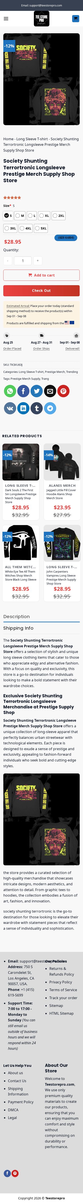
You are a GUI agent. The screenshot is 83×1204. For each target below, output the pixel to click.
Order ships (41, 348)
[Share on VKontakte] (10, 408)
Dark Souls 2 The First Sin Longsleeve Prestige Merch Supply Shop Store (20, 496)
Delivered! (73, 348)
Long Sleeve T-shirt (32, 138)
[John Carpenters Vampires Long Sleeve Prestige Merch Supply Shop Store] (62, 543)
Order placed (12, 348)
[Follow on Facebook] (7, 1173)
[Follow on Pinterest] (15, 1173)
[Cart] (75, 18)
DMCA (13, 1109)
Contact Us (17, 1080)
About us (15, 1072)
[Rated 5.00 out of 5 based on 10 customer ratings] (41, 197)
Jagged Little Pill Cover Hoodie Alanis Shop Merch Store (61, 494)
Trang (45, 379)
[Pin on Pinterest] (63, 391)
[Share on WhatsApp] (10, 391)
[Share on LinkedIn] (23, 408)
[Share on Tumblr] (37, 408)
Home (8, 138)
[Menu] (6, 18)
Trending (72, 372)
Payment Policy (20, 1101)
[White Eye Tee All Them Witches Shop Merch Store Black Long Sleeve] (20, 543)
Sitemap (56, 1005)
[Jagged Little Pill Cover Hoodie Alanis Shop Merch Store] (62, 462)
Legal (12, 1117)
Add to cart (44, 275)
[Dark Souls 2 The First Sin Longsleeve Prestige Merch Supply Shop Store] (20, 462)
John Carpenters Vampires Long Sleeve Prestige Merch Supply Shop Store (61, 577)
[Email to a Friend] (50, 391)
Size (7, 206)
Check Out (41, 290)
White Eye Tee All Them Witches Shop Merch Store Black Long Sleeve (20, 575)
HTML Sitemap (61, 1013)
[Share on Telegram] (50, 408)
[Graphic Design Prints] (41, 18)
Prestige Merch (55, 372)
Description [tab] (16, 616)
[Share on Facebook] (23, 391)
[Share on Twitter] (37, 391)
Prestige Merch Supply (25, 379)
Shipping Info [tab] (18, 628)
